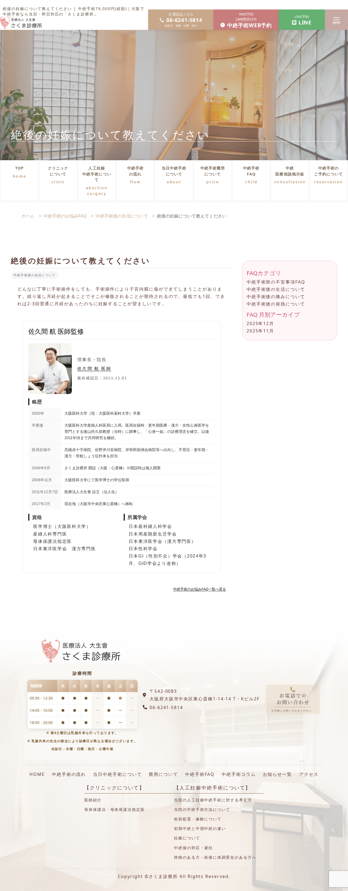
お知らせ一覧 (277, 774)
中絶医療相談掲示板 (289, 171)
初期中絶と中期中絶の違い (200, 828)
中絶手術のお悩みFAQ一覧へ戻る (199, 589)
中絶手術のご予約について (328, 171)
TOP (19, 168)
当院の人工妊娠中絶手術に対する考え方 (213, 799)
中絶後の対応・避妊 (193, 847)
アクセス (309, 774)
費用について (163, 774)
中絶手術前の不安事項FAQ (276, 282)
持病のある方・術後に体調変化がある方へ (215, 857)
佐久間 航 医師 (94, 368)
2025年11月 (260, 331)
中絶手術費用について (212, 171)
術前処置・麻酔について (198, 818)
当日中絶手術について (174, 171)
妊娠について (187, 837)
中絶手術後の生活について (35, 275)
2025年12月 (260, 323)
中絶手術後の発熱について (276, 304)
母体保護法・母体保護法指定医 (114, 809)
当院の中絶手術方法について (202, 809)
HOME (37, 774)
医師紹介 (93, 799)
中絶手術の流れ (135, 171)
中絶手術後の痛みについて (276, 297)
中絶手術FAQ (251, 171)
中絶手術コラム (239, 774)
